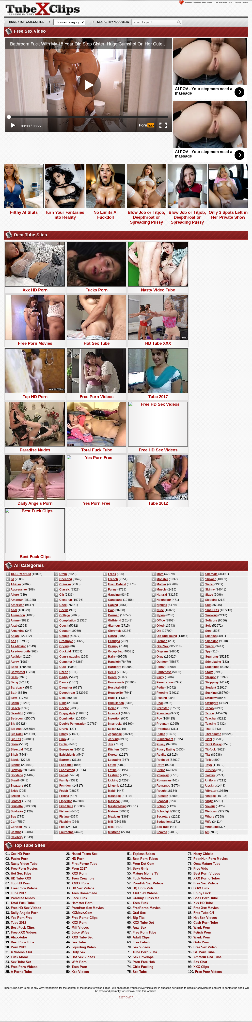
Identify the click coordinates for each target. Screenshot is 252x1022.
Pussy (161, 744)
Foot (62, 827)
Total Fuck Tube (96, 450)
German (113, 615)
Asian (15, 636)
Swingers (211, 703)
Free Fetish (141, 942)
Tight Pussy (213, 744)
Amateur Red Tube (207, 957)
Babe (14, 667)
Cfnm (63, 574)
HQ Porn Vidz (143, 888)
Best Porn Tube (22, 942)
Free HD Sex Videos (158, 450)
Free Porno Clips (84, 918)
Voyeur (210, 806)
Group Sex (115, 651)
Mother (161, 584)
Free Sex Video (205, 947)
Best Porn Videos (206, 873)
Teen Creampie (83, 878)
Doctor (64, 708)
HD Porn (78, 859)
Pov (159, 718)
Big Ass (16, 729)
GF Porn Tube (204, 952)
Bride (14, 790)
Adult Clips (141, 937)
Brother (16, 801)
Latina (112, 770)
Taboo (209, 708)
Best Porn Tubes (145, 859)
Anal (14, 610)
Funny (112, 589)
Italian (112, 729)
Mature (113, 811)
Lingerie (113, 785)
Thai (208, 729)
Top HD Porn (35, 396)
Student (210, 687)
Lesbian (113, 775)
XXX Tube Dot (143, 922)
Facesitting (67, 770)
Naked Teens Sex (84, 854)
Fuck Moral (19, 957)
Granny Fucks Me (146, 898)
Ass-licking (18, 646)
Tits (207, 754)
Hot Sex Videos (83, 957)
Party (160, 677)
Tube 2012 (158, 503)
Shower (210, 579)
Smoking (211, 615)
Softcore (211, 620)
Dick (62, 698)
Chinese (65, 584)
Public (161, 734)
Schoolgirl (164, 811)
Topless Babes (144, 854)
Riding (161, 770)
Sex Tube (79, 942)
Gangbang (115, 600)
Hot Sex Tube (97, 343)
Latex (112, 765)
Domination (67, 718)
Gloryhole (115, 631)
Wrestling (212, 827)
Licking (113, 780)
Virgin (209, 801)
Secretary (164, 816)
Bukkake (17, 811)
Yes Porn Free (96, 503)
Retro (160, 765)
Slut (208, 605)
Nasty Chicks (203, 854)
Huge (111, 698)
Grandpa (114, 641)
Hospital (114, 687)
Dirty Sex (78, 952)
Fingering (65, 801)
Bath (14, 692)
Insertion (114, 718)
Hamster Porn (82, 903)
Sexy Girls (140, 868)
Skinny (210, 589)
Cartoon (16, 827)
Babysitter (18, 672)
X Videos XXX (21, 952)
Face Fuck (79, 898)
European (66, 749)
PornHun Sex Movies (88, 908)
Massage (114, 796)
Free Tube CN (203, 913)
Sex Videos (141, 947)
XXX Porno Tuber (206, 878)
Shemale (211, 574)
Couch (63, 625)
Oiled (160, 625)
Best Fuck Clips (35, 556)
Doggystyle (67, 713)
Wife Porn (79, 962)
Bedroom (17, 718)
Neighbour (164, 600)
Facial (63, 775)
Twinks (210, 775)
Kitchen (113, 749)
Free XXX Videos (24, 932)
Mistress (114, 832)
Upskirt (210, 785)
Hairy (112, 656)
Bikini (14, 744)
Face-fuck (66, 765)
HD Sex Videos (83, 888)
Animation (18, 615)
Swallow (211, 698)
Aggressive (19, 589)
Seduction (164, 821)
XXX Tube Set (82, 937)
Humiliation (116, 703)
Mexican (114, 816)
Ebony (63, 734)
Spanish (211, 636)
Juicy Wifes (80, 932)
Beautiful (17, 713)
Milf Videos (80, 927)
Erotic (63, 744)
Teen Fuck (140, 903)
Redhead (163, 760)
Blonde (15, 765)
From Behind (117, 584)
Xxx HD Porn (35, 290)
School (161, 806)
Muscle (162, 589)
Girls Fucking (143, 967)
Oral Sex (163, 646)
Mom (160, 574)
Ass (13, 641)
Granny (113, 646)
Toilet (209, 760)
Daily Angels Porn (34, 503)
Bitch (14, 754)
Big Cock (17, 734)
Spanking (211, 641)
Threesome (213, 734)
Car (13, 821)
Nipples (162, 605)
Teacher (211, 718)
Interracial (115, 723)
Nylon (161, 615)
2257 (122, 997)
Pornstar (163, 708)
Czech (63, 672)
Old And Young (167, 636)
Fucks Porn (96, 290)
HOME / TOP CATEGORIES (26, 21)
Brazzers (17, 785)
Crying (64, 646)
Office (161, 620)
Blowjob (16, 770)
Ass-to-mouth (20, 651)
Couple (64, 636)
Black (15, 760)
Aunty (15, 661)
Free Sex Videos (205, 883)
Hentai (112, 677)
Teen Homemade (84, 893)
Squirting (211, 656)
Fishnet (64, 811)
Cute (62, 667)
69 (207, 832)
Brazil (15, 780)
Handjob (114, 661)
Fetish (63, 790)
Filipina (64, 796)
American (17, 605)
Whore (209, 816)
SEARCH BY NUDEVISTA (113, 21)
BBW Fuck (201, 888)
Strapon (210, 677)
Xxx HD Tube (203, 903)
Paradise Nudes (35, 450)
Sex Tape (163, 827)
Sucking (211, 692)
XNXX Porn (80, 883)
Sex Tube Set (21, 962)
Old (159, 631)
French (113, 579)
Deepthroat (67, 692)
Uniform (211, 780)
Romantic (163, 785)
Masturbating (117, 806)
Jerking (113, 739)
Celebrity (17, 837)
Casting (16, 832)
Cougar (64, 631)
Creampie (66, 641)
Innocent (114, 713)
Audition (16, 656)
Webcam (211, 811)
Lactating (114, 760)
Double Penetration (72, 723)
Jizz (110, 744)
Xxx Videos (80, 972)
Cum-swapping (69, 656)
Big (13, 723)
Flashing (65, 821)
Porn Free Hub (144, 962)
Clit (61, 594)
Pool (160, 703)
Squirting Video (84, 947)
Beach (15, 708)
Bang (14, 682)
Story (209, 672)
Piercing (162, 692)
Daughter (65, 687)
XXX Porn (79, 873)
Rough (161, 790)
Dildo (62, 703)
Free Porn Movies (35, 343)
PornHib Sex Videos (148, 883)
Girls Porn (201, 942)
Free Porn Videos (96, 396)
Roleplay (163, 775)
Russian (162, 796)
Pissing (162, 698)
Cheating (65, 579)
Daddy (63, 677)
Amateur (17, 600)
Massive (114, 801)
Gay (111, 610)
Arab (14, 625)
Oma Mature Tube (206, 863)
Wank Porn (201, 927)
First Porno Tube (84, 863)
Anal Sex (139, 927)
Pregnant (163, 723)
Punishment (165, 739)
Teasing (210, 723)
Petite (161, 687)
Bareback (17, 687)
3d (12, 579)
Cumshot (65, 661)
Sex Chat (200, 962)
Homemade (116, 682)
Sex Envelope (143, 957)
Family (64, 780)
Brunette (17, 806)
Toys (208, 765)
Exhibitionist (68, 754)
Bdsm (15, 703)
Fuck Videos (142, 878)
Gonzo (112, 636)
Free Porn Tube (144, 932)
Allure (15, 594)
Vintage (210, 796)
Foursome (66, 832)
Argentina (17, 631)
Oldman (162, 641)
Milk (111, 827)
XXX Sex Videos (145, 893)
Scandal (162, 801)
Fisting (64, 816)
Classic (64, 589)
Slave (209, 594)
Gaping (113, 605)
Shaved (162, 832)
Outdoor (162, 661)
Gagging (114, 594)
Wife (208, 821)
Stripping (211, 682)
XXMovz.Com (82, 913)
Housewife (115, 692)
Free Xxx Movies (206, 908)
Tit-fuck (210, 749)
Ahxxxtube (19, 937)
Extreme (65, 760)
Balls (14, 677)
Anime (15, 620)
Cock (63, 605)
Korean (113, 754)
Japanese (115, 734)
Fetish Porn (202, 932)
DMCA (129, 997)
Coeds (63, 610)
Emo (62, 739)
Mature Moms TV (145, 873)
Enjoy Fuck (202, 893)
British (15, 796)
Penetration (165, 682)
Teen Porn (79, 967)
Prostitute (163, 729)
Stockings (212, 667)
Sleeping (211, 600)
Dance (63, 682)
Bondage (17, 775)
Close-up (65, 600)
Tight (208, 739)
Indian (112, 708)
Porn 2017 (79, 868)
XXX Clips (201, 967)
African (16, 584)
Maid (111, 790)
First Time (66, 806)
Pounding (163, 713)
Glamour (114, 625)
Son (208, 631)
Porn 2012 (18, 947)
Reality (161, 754)
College (64, 615)
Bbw (14, 698)
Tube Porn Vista (145, 952)
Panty (161, 667)
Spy (208, 651)
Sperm (210, 646)
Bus (13, 816)
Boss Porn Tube (205, 898)
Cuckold (65, 651)
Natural (162, 594)
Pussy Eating (166, 749)
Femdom (65, 785)
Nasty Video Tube (158, 290)
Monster (162, 579)
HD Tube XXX (158, 343)
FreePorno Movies (146, 908)
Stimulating (213, 661)
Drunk (63, 729)
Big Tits (16, 739)
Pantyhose (164, 672)
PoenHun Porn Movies (210, 859)
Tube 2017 (158, 396)
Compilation (67, 620)
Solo (208, 625)
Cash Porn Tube (205, 922)
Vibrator (211, 790)
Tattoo (209, 713)
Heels (112, 672)
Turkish (210, 770)
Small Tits (212, 610)
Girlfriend (114, 620)
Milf (110, 821)
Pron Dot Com (143, 863)
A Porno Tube (21, 972)
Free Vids (200, 868)
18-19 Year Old (21, 574)
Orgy (160, 656)
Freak (112, 574)
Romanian (164, 780)
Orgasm (162, 651)
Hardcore (114, 667)
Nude (160, 610)
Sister (209, 584)
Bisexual (17, 749)
